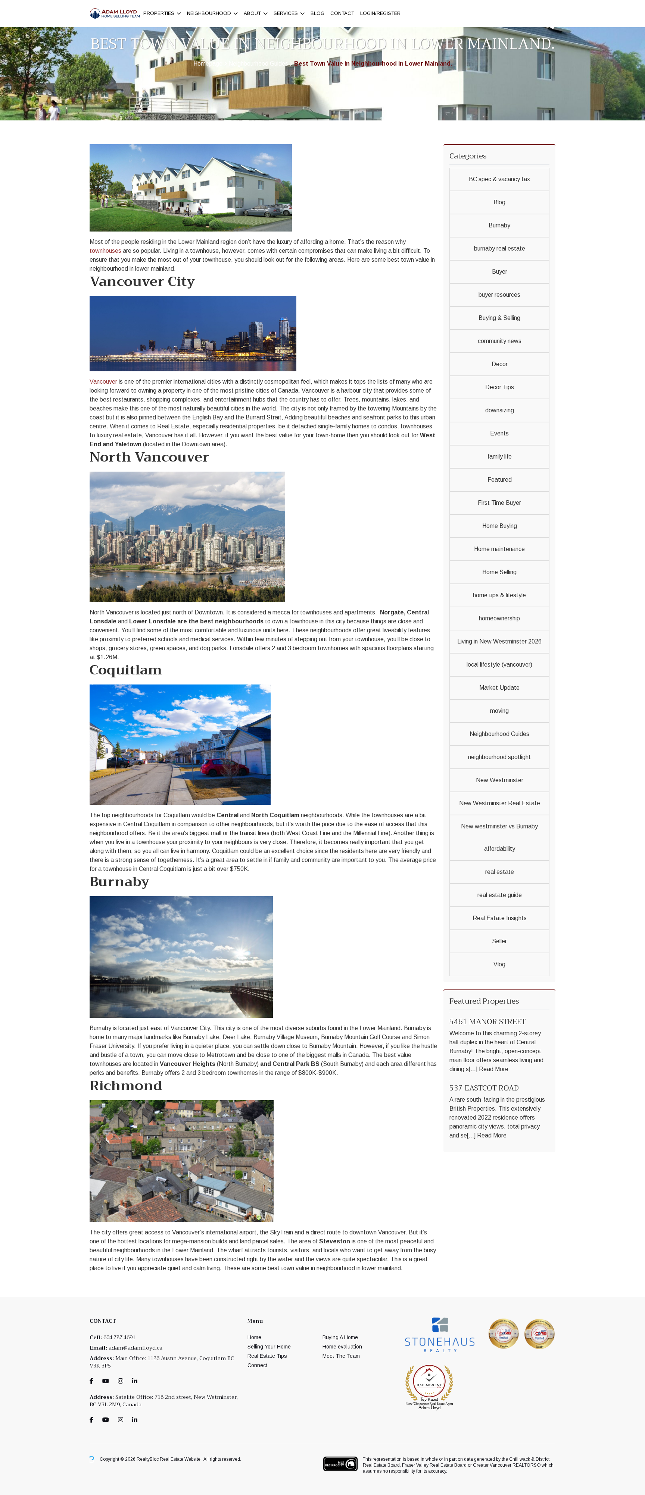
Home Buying (499, 526)
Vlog (499, 964)
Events (499, 433)
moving (499, 711)
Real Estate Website (181, 1459)
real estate (499, 872)
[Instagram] (120, 1381)
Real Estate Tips (267, 1356)
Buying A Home (340, 1337)
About (252, 13)
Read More (493, 1069)
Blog (317, 13)
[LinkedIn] (134, 1381)
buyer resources (499, 295)
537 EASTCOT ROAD (484, 1088)
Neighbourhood (209, 13)
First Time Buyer (499, 503)
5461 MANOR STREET (487, 1021)
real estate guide (499, 895)
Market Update (499, 687)
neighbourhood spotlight (499, 757)
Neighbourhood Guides (258, 64)
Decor (500, 364)
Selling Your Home (269, 1347)
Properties (158, 13)
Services (286, 13)
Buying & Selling (499, 318)
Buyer (499, 271)
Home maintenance (499, 549)
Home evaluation (342, 1347)
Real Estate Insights (500, 918)
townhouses (105, 251)
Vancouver (103, 381)
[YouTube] (105, 1381)
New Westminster (499, 780)
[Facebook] (91, 1381)
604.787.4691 (119, 1337)
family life (499, 456)
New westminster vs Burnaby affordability (499, 837)
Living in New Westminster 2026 (499, 641)
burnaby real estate (499, 248)
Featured (499, 479)
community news (499, 341)
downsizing (499, 410)
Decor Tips (499, 387)
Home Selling (499, 572)
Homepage (207, 64)
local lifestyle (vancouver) (499, 664)
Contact (342, 13)
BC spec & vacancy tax (499, 179)
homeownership (499, 618)
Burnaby (499, 225)
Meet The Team (341, 1356)
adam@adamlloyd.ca (135, 1347)
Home (254, 1337)
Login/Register (380, 13)
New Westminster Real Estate (499, 803)
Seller (499, 941)
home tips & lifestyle (499, 595)
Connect (257, 1365)
